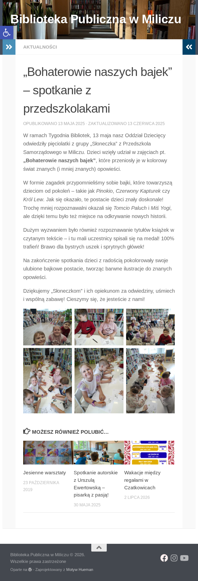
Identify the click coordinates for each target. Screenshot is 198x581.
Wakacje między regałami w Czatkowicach (142, 480)
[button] (6, 32)
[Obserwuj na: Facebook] (164, 558)
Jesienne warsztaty (44, 472)
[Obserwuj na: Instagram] (174, 558)
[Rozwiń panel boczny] (9, 47)
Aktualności (40, 47)
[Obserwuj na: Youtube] (184, 558)
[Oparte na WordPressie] (30, 570)
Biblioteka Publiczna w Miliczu (95, 19)
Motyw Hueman (79, 570)
